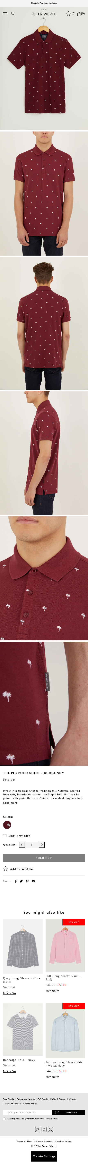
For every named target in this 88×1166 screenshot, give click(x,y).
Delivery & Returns (26, 1099)
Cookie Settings (44, 1156)
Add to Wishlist (22, 869)
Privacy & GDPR (43, 1141)
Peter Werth (49, 1146)
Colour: (8, 816)
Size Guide (8, 1099)
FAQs (53, 1099)
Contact (62, 1099)
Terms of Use (24, 1141)
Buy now (9, 993)
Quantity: (10, 844)
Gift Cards (42, 1099)
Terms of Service (13, 1103)
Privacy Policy (52, 1118)
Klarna (72, 1099)
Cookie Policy (63, 1141)
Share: (7, 881)
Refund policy (29, 1103)
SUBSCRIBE (71, 1112)
